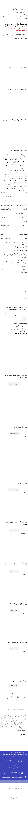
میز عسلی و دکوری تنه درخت (16, 681)
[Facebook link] (18, 331)
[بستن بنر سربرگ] (26, 785)
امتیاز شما (24, 266)
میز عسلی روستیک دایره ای (17, 642)
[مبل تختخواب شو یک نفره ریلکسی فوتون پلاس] (14, 106)
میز (21, 328)
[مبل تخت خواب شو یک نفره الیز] (14, 136)
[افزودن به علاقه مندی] (16, 372)
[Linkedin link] (13, 331)
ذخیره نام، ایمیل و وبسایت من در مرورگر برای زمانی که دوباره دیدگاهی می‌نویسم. (15, 308)
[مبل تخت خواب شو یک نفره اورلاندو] (14, 54)
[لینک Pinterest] (15, 331)
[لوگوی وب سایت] (15, 2)
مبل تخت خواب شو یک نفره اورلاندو (18, 67)
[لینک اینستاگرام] (15, 700)
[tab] (21, 154)
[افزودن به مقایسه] (25, 372)
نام (26, 290)
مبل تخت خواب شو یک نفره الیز (19, 150)
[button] (14, 384)
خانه (26, 9)
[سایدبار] (26, 791)
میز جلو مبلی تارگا (20, 427)
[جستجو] (5, 2)
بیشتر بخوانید (21, 730)
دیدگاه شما (24, 272)
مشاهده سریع (21, 372)
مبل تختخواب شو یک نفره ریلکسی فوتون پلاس (15, 120)
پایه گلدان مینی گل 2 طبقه (17, 604)
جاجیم (8, 781)
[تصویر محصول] (14, 413)
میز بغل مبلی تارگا (20, 483)
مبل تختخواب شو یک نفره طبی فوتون (17, 89)
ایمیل (25, 298)
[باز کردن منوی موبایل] (25, 2)
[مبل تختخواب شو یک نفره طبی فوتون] (14, 80)
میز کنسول (15, 9)
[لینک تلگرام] (11, 331)
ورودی (21, 9)
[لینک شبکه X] (16, 331)
